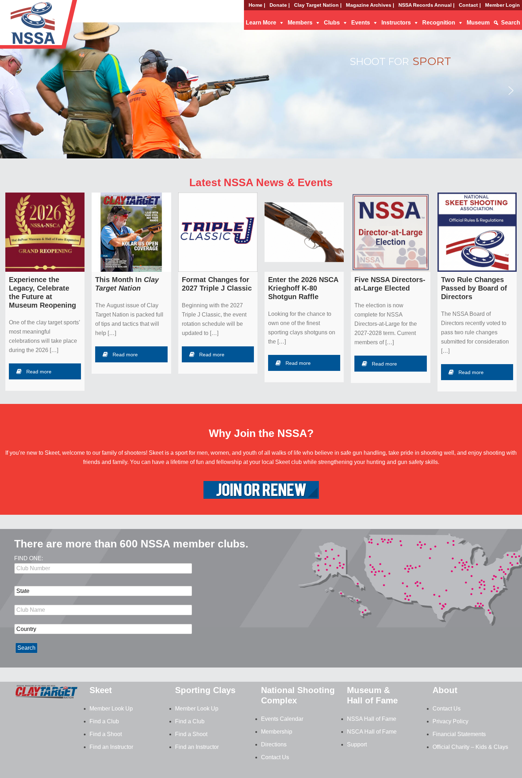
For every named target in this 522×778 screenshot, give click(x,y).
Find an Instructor (111, 747)
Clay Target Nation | (318, 5)
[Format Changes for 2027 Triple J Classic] (217, 232)
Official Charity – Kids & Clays (470, 747)
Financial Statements (459, 734)
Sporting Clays (205, 690)
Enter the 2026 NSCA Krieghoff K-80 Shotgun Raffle (303, 288)
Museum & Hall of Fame (372, 695)
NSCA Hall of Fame (372, 732)
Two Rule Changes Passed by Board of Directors (474, 288)
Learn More (261, 23)
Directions (274, 744)
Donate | (280, 5)
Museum (478, 23)
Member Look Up (111, 709)
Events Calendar (282, 719)
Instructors (396, 23)
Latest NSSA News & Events (261, 182)
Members (300, 23)
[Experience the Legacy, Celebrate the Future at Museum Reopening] (45, 232)
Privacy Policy (450, 721)
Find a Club (104, 721)
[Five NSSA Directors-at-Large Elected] (390, 232)
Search (510, 23)
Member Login (502, 5)
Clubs (332, 23)
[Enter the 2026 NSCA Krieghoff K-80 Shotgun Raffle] (304, 232)
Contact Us (275, 757)
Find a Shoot (105, 734)
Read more (38, 371)
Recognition (438, 23)
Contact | (470, 5)
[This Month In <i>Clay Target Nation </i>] (131, 232)
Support (357, 744)
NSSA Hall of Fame (371, 719)
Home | (257, 5)
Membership (276, 732)
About (445, 690)
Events (360, 23)
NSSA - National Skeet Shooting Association (57, 26)
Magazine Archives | (370, 5)
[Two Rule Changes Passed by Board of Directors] (477, 232)
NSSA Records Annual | (426, 5)
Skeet (100, 690)
